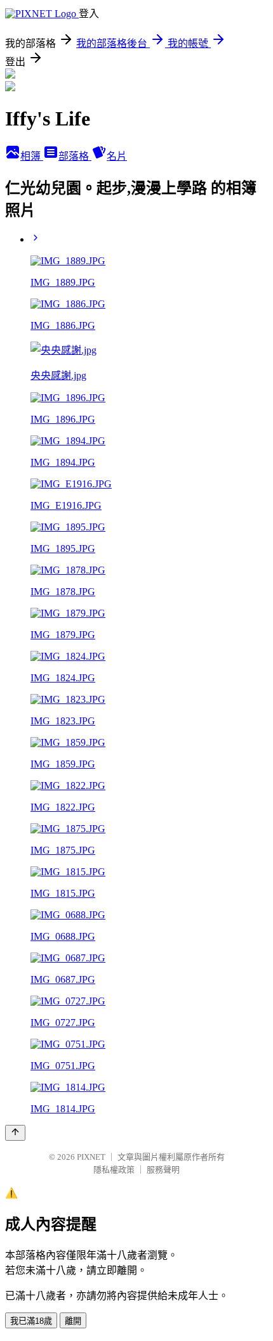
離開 (73, 1321)
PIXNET (91, 1157)
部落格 (74, 156)
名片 (117, 156)
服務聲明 (163, 1169)
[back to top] (15, 1133)
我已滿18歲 (31, 1321)
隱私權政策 (114, 1169)
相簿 (31, 156)
